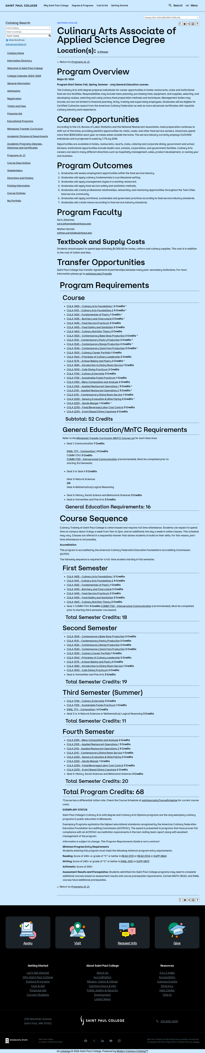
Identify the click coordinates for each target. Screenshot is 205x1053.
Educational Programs (20, 121)
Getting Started (119, 5)
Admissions (13, 90)
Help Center (167, 990)
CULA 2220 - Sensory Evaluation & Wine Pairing (94, 399)
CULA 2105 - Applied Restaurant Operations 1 (93, 386)
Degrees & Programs (82, 5)
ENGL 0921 (127, 861)
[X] (94, 1040)
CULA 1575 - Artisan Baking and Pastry (89, 360)
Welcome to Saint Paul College (25, 68)
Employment (102, 994)
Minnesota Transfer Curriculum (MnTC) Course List (106, 438)
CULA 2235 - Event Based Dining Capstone (91, 411)
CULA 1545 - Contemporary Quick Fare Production (96, 348)
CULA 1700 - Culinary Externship (85, 373)
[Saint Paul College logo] (21, 6)
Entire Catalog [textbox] (12, 28)
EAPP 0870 (143, 861)
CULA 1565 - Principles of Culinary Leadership (93, 356)
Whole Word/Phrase (17, 40)
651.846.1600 (169, 1021)
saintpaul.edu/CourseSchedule (160, 800)
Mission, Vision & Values (102, 981)
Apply (27, 943)
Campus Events (167, 981)
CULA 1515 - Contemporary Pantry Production (93, 339)
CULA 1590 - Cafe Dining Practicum (87, 369)
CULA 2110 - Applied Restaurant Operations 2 (93, 390)
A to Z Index (167, 972)
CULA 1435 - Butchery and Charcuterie (89, 318)
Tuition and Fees (16, 106)
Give (177, 943)
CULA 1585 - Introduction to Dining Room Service (95, 365)
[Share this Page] (189, 24)
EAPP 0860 (160, 856)
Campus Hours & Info (102, 986)
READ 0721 (128, 856)
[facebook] (85, 1040)
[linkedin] (102, 1040)
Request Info (127, 943)
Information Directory (19, 60)
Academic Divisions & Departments (27, 136)
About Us (102, 972)
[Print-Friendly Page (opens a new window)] (193, 24)
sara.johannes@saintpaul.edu (74, 223)
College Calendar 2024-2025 (24, 75)
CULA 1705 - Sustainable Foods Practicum (91, 377)
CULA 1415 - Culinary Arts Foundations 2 (90, 310)
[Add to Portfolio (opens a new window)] (184, 24)
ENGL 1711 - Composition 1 (82, 451)
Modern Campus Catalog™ (132, 1051)
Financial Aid (14, 113)
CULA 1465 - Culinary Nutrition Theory (89, 331)
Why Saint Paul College (56, 5)
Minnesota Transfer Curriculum (25, 128)
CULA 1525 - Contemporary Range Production (93, 344)
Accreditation (102, 977)
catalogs (65, 1051)
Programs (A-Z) (16, 155)
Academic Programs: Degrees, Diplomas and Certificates (24, 145)
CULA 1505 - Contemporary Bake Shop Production (96, 335)
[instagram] (119, 1040)
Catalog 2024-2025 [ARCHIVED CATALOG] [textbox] (162, 18)
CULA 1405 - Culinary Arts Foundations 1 (90, 306)
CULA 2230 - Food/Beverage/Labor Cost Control (95, 407)
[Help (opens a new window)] (197, 24)
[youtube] (110, 1041)
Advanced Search (16, 44)
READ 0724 (143, 856)
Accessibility (167, 977)
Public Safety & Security (102, 990)
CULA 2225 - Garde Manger (83, 403)
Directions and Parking (20, 178)
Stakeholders (15, 170)
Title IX (167, 994)
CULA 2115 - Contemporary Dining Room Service (94, 394)
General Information (18, 83)
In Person (102, 51)
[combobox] (171, 17)
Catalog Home (15, 53)
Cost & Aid (102, 5)
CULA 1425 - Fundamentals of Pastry (88, 314)
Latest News (102, 999)
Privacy (196, 1042)
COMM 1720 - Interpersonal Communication (92, 459)
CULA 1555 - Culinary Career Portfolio (89, 352)
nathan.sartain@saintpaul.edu (74, 232)
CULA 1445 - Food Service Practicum (88, 323)
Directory (167, 986)
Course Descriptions (19, 162)
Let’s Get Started (38, 972)
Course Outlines (16, 193)
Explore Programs (38, 981)
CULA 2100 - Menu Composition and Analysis (92, 382)
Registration (14, 98)
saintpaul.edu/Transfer (99, 273)
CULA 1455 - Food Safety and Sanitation (90, 327)
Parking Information (18, 185)
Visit (77, 943)
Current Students (38, 994)
